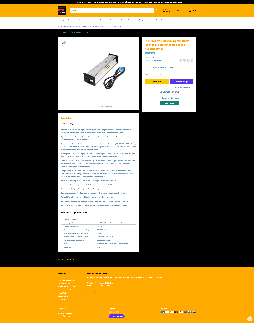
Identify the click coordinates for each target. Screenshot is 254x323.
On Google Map (92, 292)
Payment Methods (64, 283)
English (61, 308)
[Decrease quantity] (155, 74)
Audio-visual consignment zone (69, 26)
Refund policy (62, 299)
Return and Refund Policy (66, 290)
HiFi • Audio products (124, 20)
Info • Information (113, 26)
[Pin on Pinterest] (184, 60)
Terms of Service (63, 296)
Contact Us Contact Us (65, 277)
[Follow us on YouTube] (117, 312)
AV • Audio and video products (101, 20)
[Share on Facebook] (180, 60)
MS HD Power (149, 57)
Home (59, 33)
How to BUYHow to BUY (66, 280)
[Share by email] (192, 60)
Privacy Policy (62, 293)
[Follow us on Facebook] (110, 312)
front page (61, 20)
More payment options (182, 87)
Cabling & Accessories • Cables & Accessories (154, 20)
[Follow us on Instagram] (114, 312)
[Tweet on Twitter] (188, 60)
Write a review (169, 103)
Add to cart (157, 82)
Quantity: (148, 74)
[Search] (156, 10)
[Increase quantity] (166, 74)
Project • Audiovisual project (93, 26)
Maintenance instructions (67, 286)
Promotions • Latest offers (77, 20)
